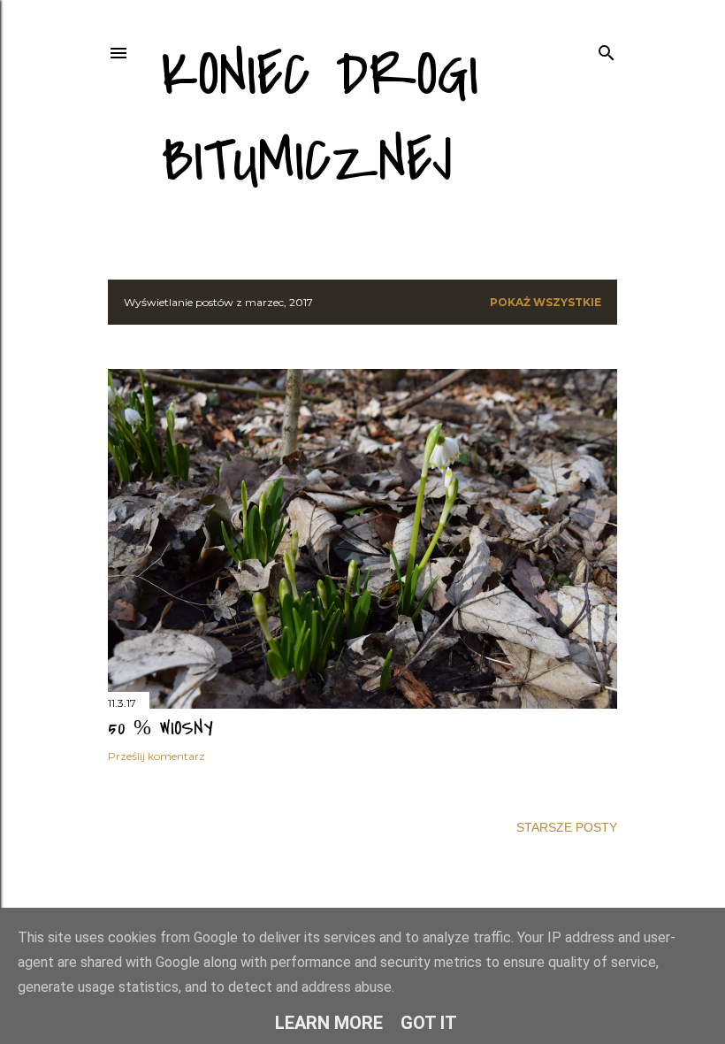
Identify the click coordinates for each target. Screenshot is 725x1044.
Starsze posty (566, 827)
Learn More (329, 1022)
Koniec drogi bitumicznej (319, 117)
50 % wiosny (160, 728)
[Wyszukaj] (606, 49)
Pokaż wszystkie (545, 302)
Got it (429, 1022)
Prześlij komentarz (156, 756)
